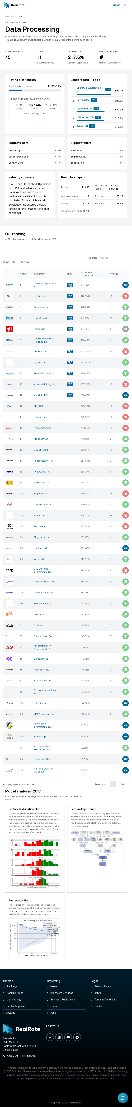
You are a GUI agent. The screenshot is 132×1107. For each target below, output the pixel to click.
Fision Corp (40, 736)
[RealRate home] (14, 5)
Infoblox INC (77, 150)
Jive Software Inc (43, 603)
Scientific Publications (63, 999)
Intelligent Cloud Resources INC (42, 748)
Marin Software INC (44, 373)
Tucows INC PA (42, 471)
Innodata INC (40, 395)
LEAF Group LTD (85, 117)
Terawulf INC (40, 351)
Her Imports (83, 99)
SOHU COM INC (42, 482)
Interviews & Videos (61, 993)
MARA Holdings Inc (44, 714)
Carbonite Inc (41, 658)
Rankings (10, 16)
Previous (100, 784)
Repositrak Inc (84, 108)
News (53, 986)
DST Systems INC (43, 504)
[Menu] (125, 5)
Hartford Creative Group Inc (43, 770)
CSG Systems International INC (43, 570)
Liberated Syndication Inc (88, 89)
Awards (10, 1012)
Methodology (13, 999)
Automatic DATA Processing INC (42, 647)
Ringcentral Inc (42, 537)
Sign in (116, 4)
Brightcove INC (78, 156)
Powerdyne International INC (43, 725)
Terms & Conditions (105, 999)
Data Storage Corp (19, 156)
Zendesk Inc (77, 162)
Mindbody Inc (41, 438)
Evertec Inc (40, 614)
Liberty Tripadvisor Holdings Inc (44, 340)
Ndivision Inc (40, 703)
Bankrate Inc (40, 417)
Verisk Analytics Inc (44, 592)
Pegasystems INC (43, 460)
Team (53, 1006)
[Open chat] (123, 1098)
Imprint (98, 993)
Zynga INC (82, 125)
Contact (98, 1006)
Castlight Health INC (44, 581)
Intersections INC (43, 680)
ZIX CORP (38, 406)
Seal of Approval (15, 1006)
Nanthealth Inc (41, 548)
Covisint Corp (16, 162)
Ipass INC (39, 559)
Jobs (53, 1012)
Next (124, 784)
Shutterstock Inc (42, 427)
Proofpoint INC (41, 669)
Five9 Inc (38, 625)
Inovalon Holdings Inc (45, 384)
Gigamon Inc (40, 362)
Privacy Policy (102, 986)
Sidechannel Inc (42, 758)
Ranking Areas (14, 993)
